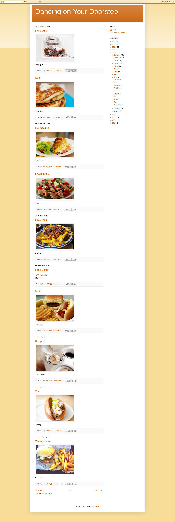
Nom (38, 77)
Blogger (96, 506)
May (115, 72)
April (115, 74)
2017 (114, 117)
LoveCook (41, 219)
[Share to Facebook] (73, 70)
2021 (114, 47)
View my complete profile (118, 33)
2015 (114, 123)
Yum (37, 391)
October (116, 60)
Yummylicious (43, 441)
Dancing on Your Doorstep (76, 12)
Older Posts (98, 490)
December (117, 55)
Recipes (40, 341)
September (117, 63)
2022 (114, 44)
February (117, 108)
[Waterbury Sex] (42, 275)
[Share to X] (71, 70)
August (116, 66)
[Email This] (66, 70)
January (117, 111)
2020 (114, 50)
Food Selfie (41, 269)
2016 (114, 120)
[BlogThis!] (69, 70)
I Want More (42, 173)
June (116, 69)
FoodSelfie (41, 30)
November (117, 58)
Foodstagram (42, 127)
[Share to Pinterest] (75, 70)
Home (69, 490)
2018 (114, 115)
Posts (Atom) (48, 494)
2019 (114, 52)
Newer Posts (40, 490)
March (116, 77)
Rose (114, 30)
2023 (114, 41)
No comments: (58, 70)
